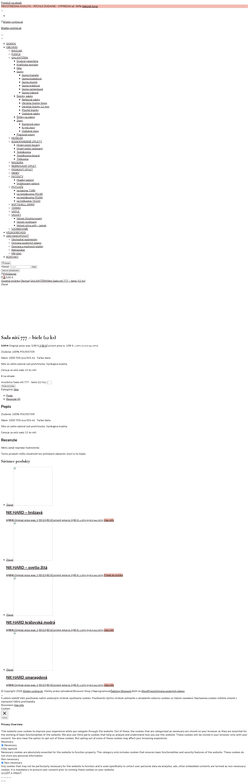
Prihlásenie (9, 274)
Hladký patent (25, 180)
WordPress (148, 691)
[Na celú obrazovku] (7, 777)
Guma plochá (29, 82)
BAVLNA (16, 50)
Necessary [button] (7, 742)
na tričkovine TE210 (28, 201)
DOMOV (11, 43)
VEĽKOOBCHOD (16, 232)
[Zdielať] (5, 777)
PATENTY (17, 176)
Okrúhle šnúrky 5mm (34, 103)
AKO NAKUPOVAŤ (17, 236)
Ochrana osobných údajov (26, 243)
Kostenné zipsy (31, 124)
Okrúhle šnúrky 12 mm (35, 106)
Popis (9, 395)
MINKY (15, 173)
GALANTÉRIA (19, 57)
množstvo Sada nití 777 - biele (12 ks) (23, 382)
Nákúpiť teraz (90, 6)
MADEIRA (17, 162)
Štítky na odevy (26, 117)
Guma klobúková (32, 78)
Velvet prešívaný (27, 222)
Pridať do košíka (8, 386)
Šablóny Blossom (121, 691)
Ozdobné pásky (31, 113)
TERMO (16, 208)
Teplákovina (24, 152)
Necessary (10, 745)
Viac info (109, 520)
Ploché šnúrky (30, 110)
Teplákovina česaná (28, 155)
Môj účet (16, 253)
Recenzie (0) (13, 399)
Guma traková (30, 92)
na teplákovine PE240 (30, 194)
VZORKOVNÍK (19, 229)
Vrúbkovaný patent (28, 183)
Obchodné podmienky (24, 239)
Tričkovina (22, 159)
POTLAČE (17, 187)
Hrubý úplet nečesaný (30, 148)
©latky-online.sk (11, 28)
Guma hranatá (30, 75)
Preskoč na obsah (11, 3)
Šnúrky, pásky (25, 96)
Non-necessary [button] (10, 759)
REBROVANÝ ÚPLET (23, 166)
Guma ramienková (32, 89)
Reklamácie (18, 250)
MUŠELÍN (17, 138)
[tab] (127, 395)
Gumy (20, 71)
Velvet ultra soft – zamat (31, 225)
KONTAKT (12, 257)
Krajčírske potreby (27, 64)
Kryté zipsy (28, 127)
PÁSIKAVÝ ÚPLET (22, 169)
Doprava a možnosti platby (27, 246)
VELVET (16, 215)
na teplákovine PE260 (30, 197)
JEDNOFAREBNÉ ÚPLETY (26, 141)
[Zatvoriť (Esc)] (2, 777)
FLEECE (16, 54)
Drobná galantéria (27, 61)
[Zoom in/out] (10, 777)
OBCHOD (12, 47)
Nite (19, 68)
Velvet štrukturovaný (29, 218)
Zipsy (20, 120)
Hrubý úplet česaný (28, 145)
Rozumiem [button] (7, 705)
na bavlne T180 (26, 190)
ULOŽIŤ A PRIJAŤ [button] (11, 773)
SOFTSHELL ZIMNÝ (23, 204)
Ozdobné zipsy (30, 131)
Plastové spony (26, 134)
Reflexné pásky (31, 99)
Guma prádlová (31, 85)
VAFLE (15, 211)
